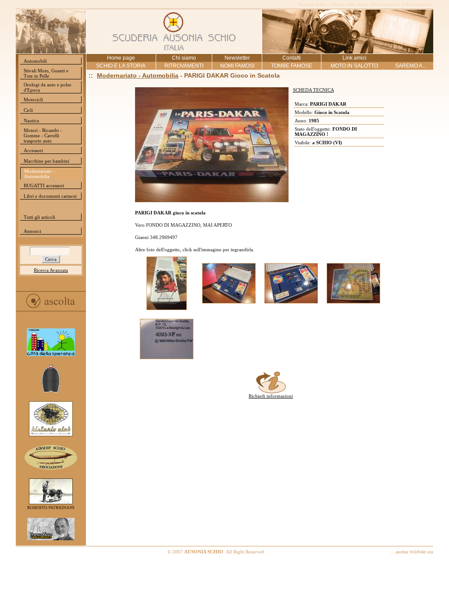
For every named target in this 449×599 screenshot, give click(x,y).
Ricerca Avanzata (51, 270)
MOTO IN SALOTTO (354, 66)
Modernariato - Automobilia (39, 173)
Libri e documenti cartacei (50, 196)
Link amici (354, 58)
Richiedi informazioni (271, 396)
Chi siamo (184, 58)
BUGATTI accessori (44, 185)
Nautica (31, 120)
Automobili (35, 61)
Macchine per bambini (46, 161)
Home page (121, 58)
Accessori (33, 150)
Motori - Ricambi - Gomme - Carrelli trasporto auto (43, 135)
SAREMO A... (410, 66)
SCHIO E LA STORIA (121, 66)
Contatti (291, 58)
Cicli (28, 110)
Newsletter (237, 58)
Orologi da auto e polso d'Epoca (47, 87)
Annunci (32, 231)
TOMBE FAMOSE (291, 66)
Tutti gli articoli (39, 217)
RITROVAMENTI (183, 66)
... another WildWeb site (411, 551)
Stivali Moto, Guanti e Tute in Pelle (46, 73)
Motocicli (33, 99)
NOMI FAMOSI (237, 66)
